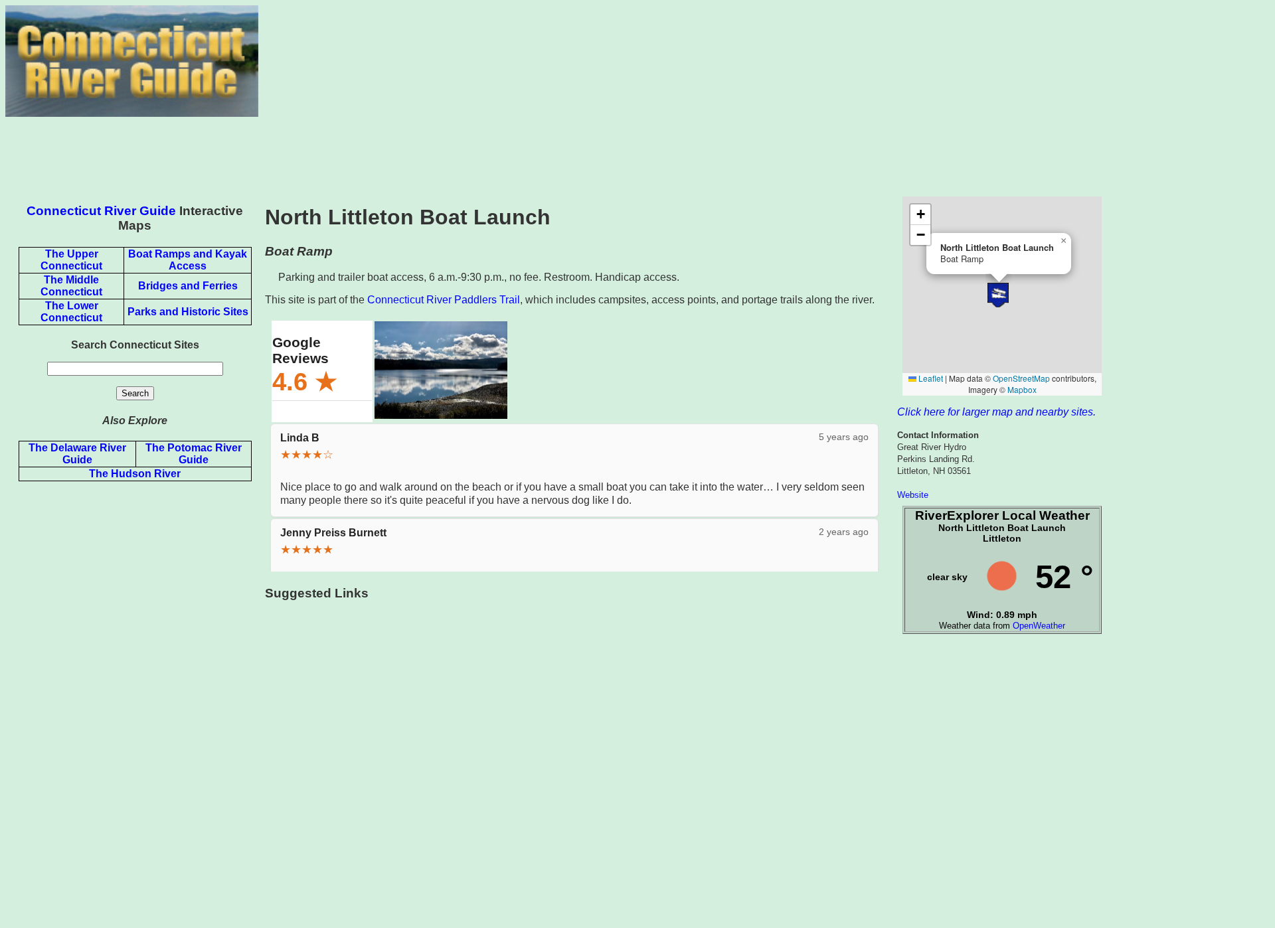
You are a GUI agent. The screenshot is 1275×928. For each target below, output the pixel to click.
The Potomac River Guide (193, 453)
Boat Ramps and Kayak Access (187, 259)
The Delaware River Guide (77, 453)
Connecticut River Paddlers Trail (443, 299)
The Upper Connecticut (71, 259)
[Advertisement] (763, 98)
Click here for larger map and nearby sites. (996, 412)
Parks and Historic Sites (188, 311)
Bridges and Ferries (188, 285)
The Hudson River (135, 473)
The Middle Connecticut (71, 285)
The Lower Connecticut (71, 311)
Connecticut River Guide (101, 211)
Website (912, 495)
